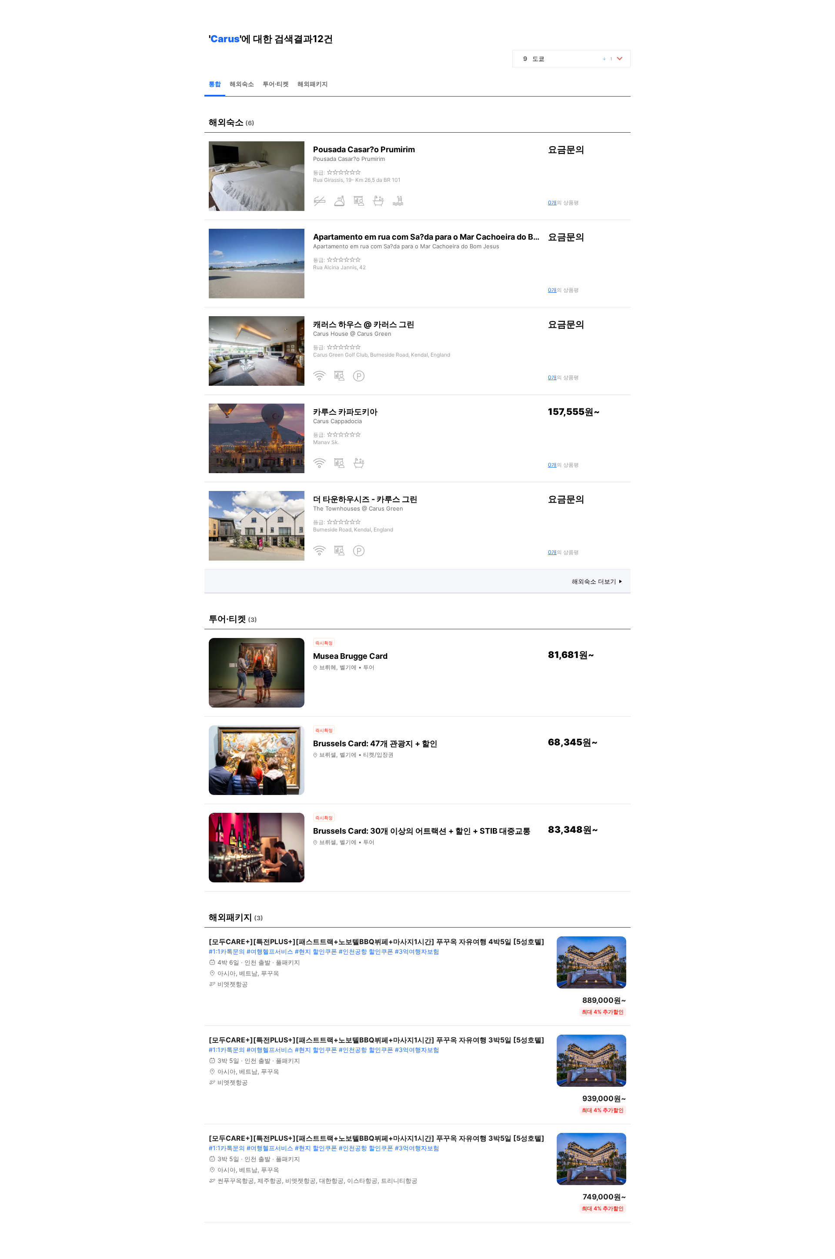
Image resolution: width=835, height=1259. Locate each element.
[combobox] (571, 58)
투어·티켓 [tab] (276, 83)
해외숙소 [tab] (242, 83)
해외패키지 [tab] (312, 83)
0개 (552, 202)
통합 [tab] (215, 83)
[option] (573, 58)
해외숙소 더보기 (594, 581)
